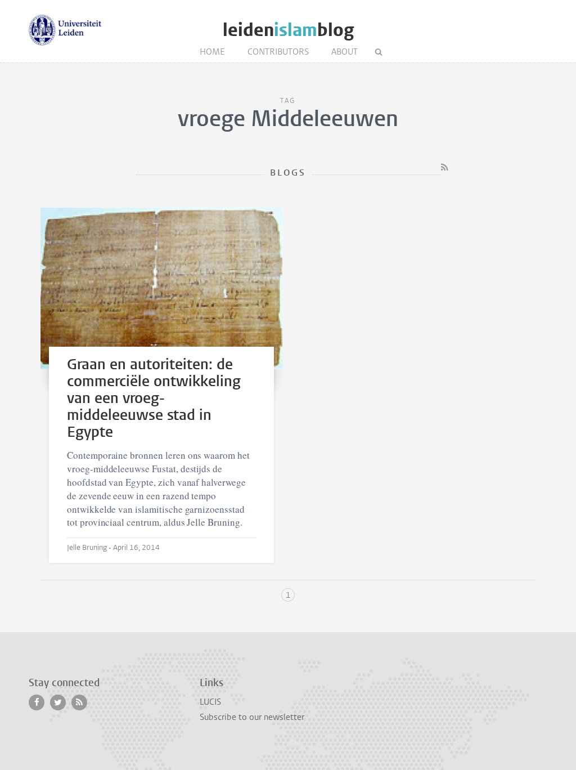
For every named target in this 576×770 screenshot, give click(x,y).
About (344, 51)
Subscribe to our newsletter (252, 717)
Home (212, 51)
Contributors (278, 51)
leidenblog (288, 30)
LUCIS (210, 702)
